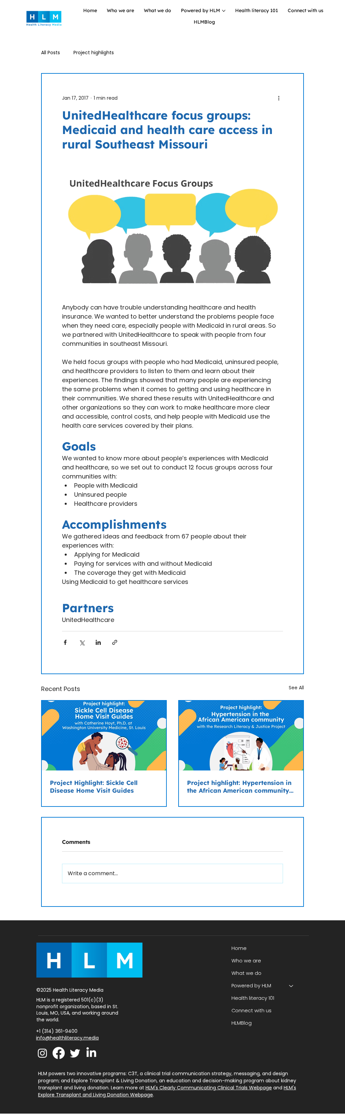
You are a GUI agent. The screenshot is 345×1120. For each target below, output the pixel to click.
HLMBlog (241, 1023)
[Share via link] (115, 642)
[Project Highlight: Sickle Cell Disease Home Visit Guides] (104, 735)
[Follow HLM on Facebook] (59, 1053)
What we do (246, 973)
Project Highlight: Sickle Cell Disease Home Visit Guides (93, 786)
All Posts (50, 53)
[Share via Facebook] (65, 642)
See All (296, 687)
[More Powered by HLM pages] (223, 10)
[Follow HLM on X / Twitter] (75, 1053)
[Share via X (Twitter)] (82, 642)
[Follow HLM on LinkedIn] (91, 1053)
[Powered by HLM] (291, 986)
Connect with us (251, 1010)
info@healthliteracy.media (67, 1037)
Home (239, 948)
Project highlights (93, 53)
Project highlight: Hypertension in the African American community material (239, 786)
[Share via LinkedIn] (98, 642)
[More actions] (279, 98)
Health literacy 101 (252, 998)
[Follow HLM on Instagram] (42, 1053)
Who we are (246, 960)
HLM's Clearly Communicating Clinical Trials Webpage (209, 1087)
